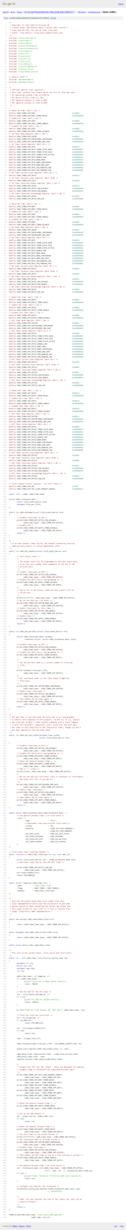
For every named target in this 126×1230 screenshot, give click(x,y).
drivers (82, 11)
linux (19, 11)
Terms (28, 1226)
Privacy (21, 1226)
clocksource (94, 11)
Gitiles (14, 1226)
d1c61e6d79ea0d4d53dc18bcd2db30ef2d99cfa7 (49, 11)
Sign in (121, 4)
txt (115, 1226)
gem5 (6, 11)
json (122, 1226)
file (53, 18)
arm (13, 11)
